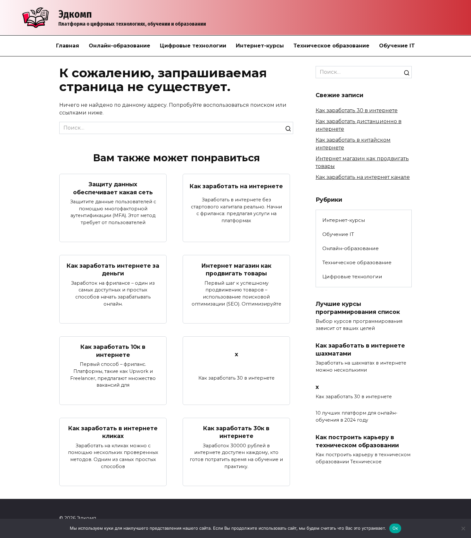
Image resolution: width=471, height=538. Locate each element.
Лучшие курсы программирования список (358, 307)
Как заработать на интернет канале (363, 177)
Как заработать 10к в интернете (112, 350)
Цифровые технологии (193, 46)
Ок (395, 528)
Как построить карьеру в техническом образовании (357, 441)
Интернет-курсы (260, 46)
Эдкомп (75, 14)
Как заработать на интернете (236, 186)
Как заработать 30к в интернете (236, 432)
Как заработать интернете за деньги (113, 269)
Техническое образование (331, 46)
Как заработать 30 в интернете (357, 110)
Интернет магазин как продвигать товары (236, 269)
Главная (67, 46)
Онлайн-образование (119, 46)
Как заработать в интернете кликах (113, 432)
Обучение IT (397, 46)
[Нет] (463, 528)
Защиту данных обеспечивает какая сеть (113, 188)
